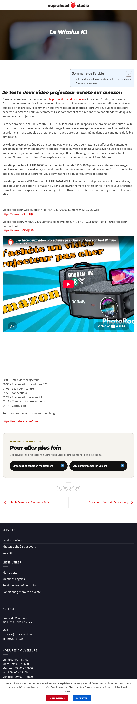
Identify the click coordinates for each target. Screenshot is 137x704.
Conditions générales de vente (22, 592)
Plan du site (10, 572)
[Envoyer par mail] (71, 488)
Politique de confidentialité (19, 585)
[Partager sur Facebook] (59, 488)
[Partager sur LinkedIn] (77, 488)
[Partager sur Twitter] (65, 488)
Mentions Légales (14, 579)
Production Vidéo (14, 540)
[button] (5, 5)
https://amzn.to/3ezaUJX (18, 214)
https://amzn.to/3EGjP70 (18, 230)
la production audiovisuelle (66, 99)
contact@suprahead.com (18, 634)
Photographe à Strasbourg (19, 547)
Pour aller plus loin (86, 83)
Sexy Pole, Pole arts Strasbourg (109, 502)
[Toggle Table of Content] (127, 74)
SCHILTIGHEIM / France (17, 622)
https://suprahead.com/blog (20, 421)
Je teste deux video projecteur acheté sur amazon (103, 79)
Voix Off (8, 553)
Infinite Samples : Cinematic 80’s (28, 502)
